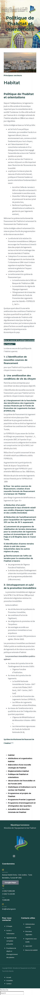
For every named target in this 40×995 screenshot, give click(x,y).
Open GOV (28, 946)
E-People (9, 926)
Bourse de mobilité (31, 950)
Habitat (11, 755)
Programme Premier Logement (21, 800)
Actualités (9, 980)
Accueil (8, 977)
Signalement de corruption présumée (11, 941)
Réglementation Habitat (18, 771)
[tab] (20, 341)
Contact (8, 984)
